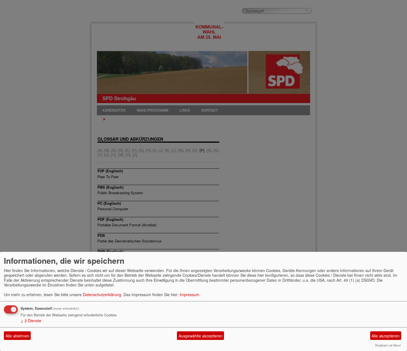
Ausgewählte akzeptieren (201, 336)
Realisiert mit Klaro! (388, 345)
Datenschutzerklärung (102, 294)
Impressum (189, 294)
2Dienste (30, 320)
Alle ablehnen (17, 336)
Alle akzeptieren (386, 336)
